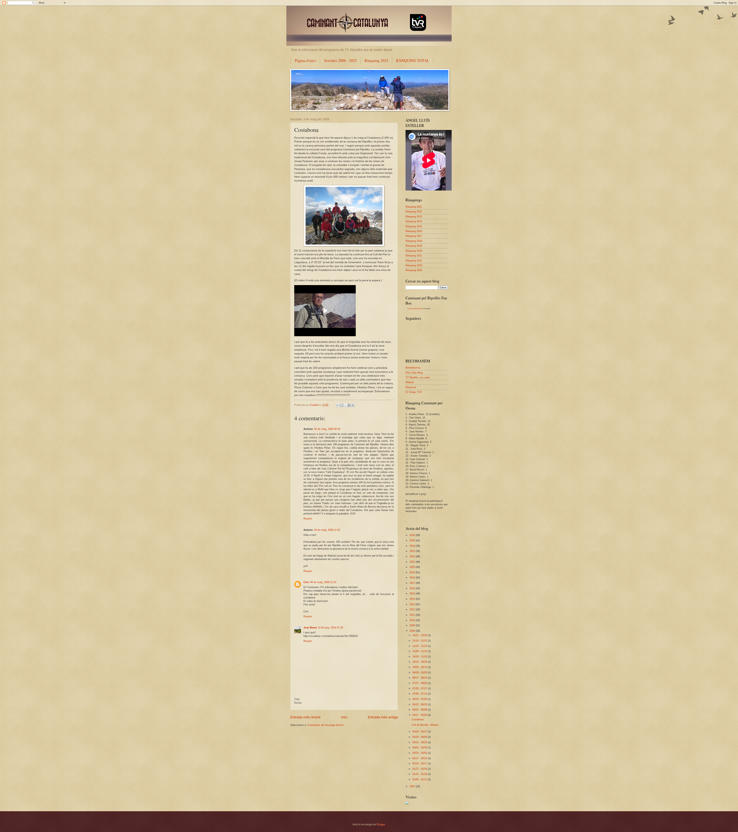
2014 (413, 598)
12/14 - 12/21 (420, 640)
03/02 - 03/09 (420, 747)
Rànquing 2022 (414, 260)
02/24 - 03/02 (420, 752)
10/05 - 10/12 (420, 667)
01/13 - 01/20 (420, 774)
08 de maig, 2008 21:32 (323, 582)
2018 (413, 577)
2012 (413, 609)
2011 (413, 614)
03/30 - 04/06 (420, 736)
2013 (413, 604)
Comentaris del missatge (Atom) (325, 725)
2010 (413, 620)
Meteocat (411, 387)
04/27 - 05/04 (420, 715)
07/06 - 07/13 (420, 693)
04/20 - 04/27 (420, 731)
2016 (413, 588)
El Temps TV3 (413, 392)
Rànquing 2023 (414, 265)
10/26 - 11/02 (420, 656)
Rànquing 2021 (414, 255)
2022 (413, 556)
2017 (413, 583)
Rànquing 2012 (414, 211)
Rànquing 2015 (414, 226)
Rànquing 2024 (414, 270)
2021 (413, 561)
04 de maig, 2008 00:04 (327, 429)
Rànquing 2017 (414, 236)
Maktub (410, 382)
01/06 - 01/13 (420, 779)
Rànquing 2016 (414, 231)
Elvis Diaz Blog (414, 372)
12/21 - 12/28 (420, 635)
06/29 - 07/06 (420, 699)
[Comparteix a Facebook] (349, 405)
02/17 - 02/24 (420, 758)
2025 (413, 540)
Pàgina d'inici (305, 60)
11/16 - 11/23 (420, 646)
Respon (307, 518)
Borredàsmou (413, 367)
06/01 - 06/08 (420, 709)
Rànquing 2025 (376, 60)
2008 (413, 630)
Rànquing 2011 (414, 206)
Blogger (381, 824)
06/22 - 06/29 (420, 704)
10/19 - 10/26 (420, 661)
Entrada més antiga (383, 717)
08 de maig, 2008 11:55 (327, 529)
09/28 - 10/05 (420, 672)
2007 (413, 786)
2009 (413, 625)
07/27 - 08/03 (420, 683)
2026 (413, 535)
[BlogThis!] (342, 405)
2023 (413, 551)
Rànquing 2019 (414, 245)
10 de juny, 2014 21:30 (330, 627)
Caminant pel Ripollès (414, 309)
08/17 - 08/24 (420, 677)
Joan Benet (310, 627)
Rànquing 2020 (414, 250)
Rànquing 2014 (414, 221)
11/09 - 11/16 (420, 651)
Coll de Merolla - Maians (425, 724)
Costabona (418, 719)
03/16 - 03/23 (420, 742)
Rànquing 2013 (414, 216)
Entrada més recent (305, 717)
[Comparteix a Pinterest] (353, 405)
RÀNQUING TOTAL (412, 60)
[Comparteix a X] (345, 405)
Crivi (306, 582)
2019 (413, 572)
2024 (413, 545)
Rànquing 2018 (414, 241)
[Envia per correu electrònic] (338, 405)
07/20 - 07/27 (420, 688)
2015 (413, 593)
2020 (413, 567)
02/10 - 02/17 (420, 763)
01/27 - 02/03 (420, 768)
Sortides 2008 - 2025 (340, 60)
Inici (344, 717)
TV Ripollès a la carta (418, 377)
